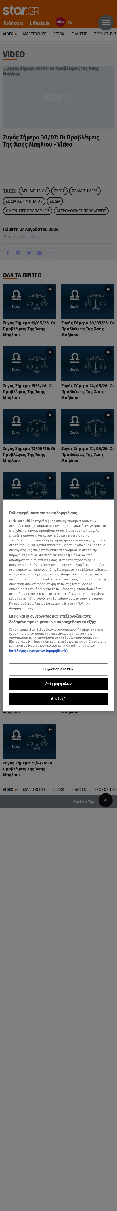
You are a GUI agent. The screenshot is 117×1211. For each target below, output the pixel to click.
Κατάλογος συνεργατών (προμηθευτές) (38, 651)
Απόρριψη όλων (58, 684)
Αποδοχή (58, 699)
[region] (58, 605)
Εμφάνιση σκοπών (58, 669)
